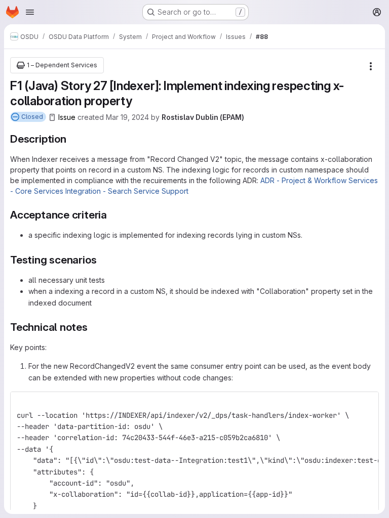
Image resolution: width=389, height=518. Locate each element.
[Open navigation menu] (30, 12)
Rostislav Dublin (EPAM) (203, 117)
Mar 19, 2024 (127, 117)
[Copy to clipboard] (367, 404)
